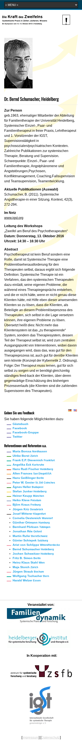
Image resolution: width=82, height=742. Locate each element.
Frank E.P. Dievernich (34, 460)
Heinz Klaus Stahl (29, 562)
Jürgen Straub (28, 571)
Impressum (30, 737)
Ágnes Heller (28, 487)
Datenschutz (50, 737)
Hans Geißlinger (28, 478)
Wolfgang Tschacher (31, 576)
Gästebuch (20, 424)
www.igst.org (13, 218)
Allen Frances (32, 473)
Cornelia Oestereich (33, 518)
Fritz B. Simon (27, 558)
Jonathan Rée (27, 531)
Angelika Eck (28, 464)
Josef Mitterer (29, 513)
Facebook (20, 428)
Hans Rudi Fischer (33, 469)
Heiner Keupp (28, 495)
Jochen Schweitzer (33, 553)
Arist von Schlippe (36, 544)
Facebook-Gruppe (26, 432)
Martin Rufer (30, 536)
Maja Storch (25, 567)
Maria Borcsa (30, 451)
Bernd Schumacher (33, 549)
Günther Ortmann (31, 522)
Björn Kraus (27, 504)
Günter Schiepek (30, 540)
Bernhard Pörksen (31, 527)
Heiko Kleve (27, 500)
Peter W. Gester (34, 482)
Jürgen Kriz (28, 509)
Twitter (17, 436)
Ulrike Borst (25, 455)
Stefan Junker (29, 491)
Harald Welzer (27, 580)
